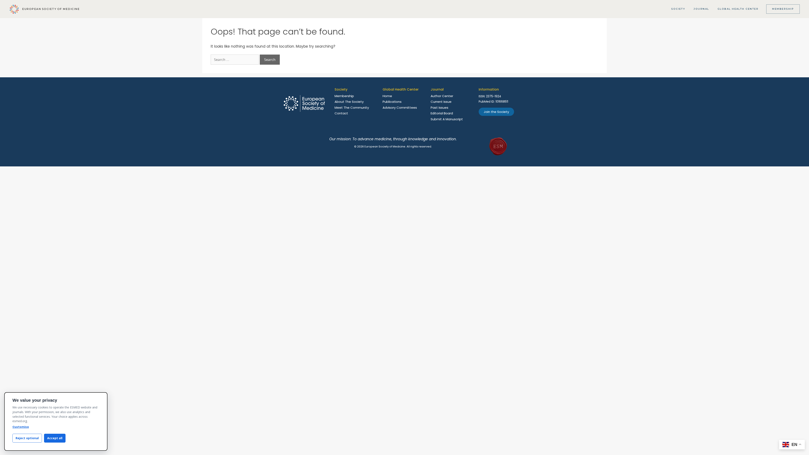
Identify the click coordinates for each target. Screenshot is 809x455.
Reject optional (27, 438)
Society (678, 8)
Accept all (54, 438)
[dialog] (55, 421)
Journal (701, 8)
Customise (20, 427)
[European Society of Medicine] (14, 9)
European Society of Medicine (51, 9)
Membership (783, 8)
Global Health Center (738, 8)
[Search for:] (235, 59)
